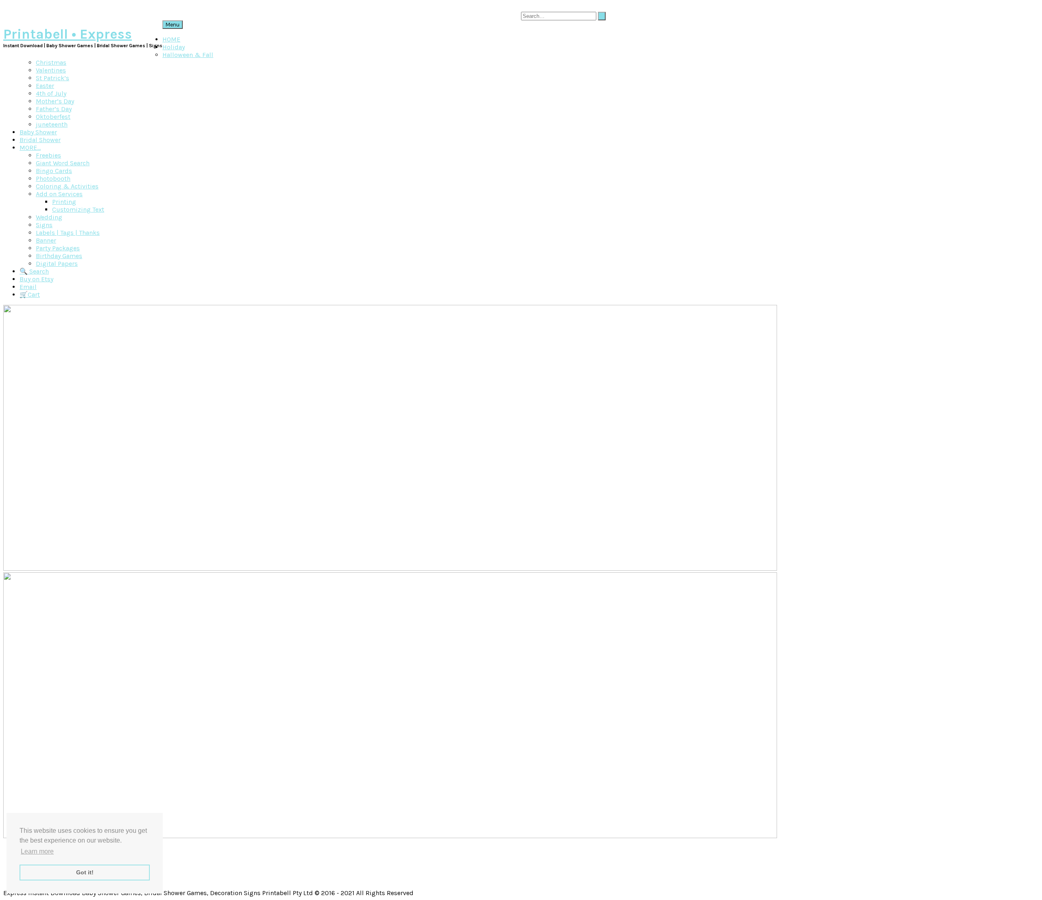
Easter (45, 86)
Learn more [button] (37, 851)
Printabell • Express (67, 34)
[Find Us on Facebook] (1027, 7)
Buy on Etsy (36, 279)
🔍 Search (34, 271)
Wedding (49, 217)
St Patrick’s (52, 78)
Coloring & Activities (67, 186)
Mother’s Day (55, 101)
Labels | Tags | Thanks (68, 232)
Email (28, 287)
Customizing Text (78, 209)
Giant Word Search (63, 163)
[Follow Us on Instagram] (1030, 7)
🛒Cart (30, 294)
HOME (171, 39)
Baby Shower (38, 132)
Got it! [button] (85, 872)
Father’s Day (54, 109)
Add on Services (59, 194)
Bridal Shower (40, 140)
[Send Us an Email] (1024, 7)
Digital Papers (57, 263)
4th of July (51, 93)
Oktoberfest (53, 116)
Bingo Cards (54, 171)
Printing (64, 202)
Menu (173, 25)
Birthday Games (59, 256)
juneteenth (52, 124)
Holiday (173, 47)
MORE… (30, 147)
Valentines (51, 70)
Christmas (51, 62)
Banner (46, 240)
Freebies (48, 155)
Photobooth (53, 178)
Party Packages (58, 248)
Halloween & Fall (187, 55)
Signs (44, 225)
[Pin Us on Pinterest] (1033, 7)
